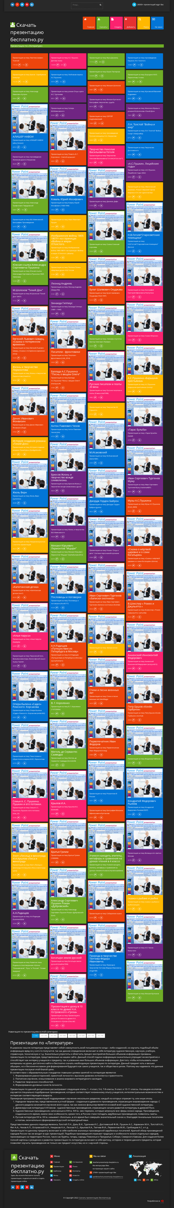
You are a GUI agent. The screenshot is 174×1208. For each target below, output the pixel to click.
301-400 (63, 1035)
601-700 (91, 1035)
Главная (56, 1162)
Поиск (74, 1166)
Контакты (76, 1171)
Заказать (57, 1180)
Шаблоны (57, 1171)
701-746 (100, 1035)
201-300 (53, 1035)
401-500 (72, 1035)
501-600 (82, 1035)
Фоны (55, 1175)
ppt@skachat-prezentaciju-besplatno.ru (108, 1176)
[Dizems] (162, 1201)
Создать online (78, 1180)
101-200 (44, 1035)
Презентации (58, 1166)
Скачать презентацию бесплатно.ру (27, 32)
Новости (75, 1175)
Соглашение (77, 1162)
